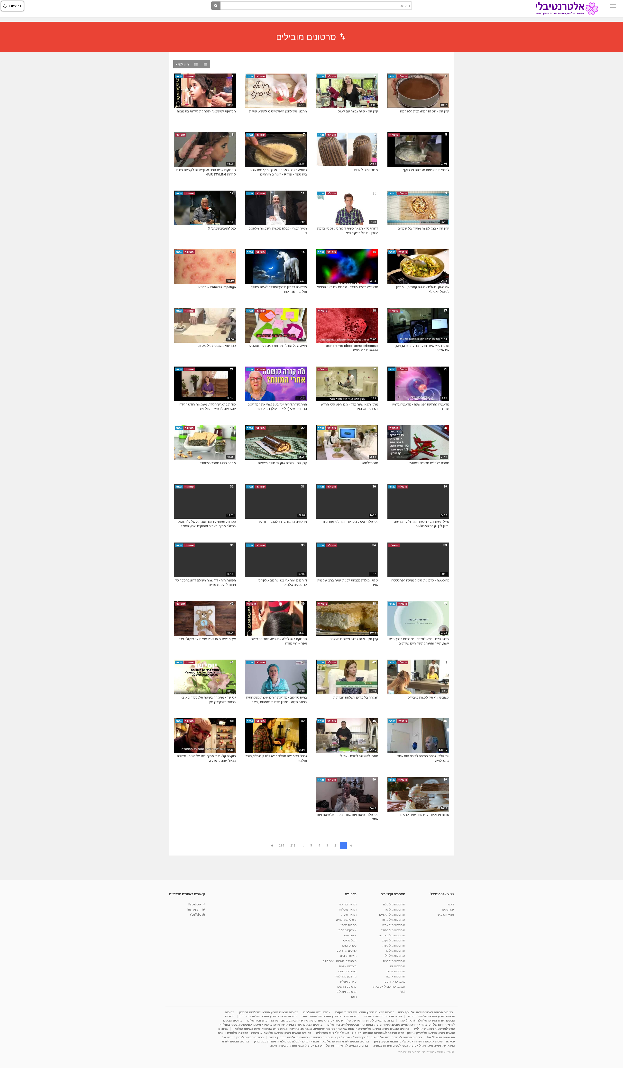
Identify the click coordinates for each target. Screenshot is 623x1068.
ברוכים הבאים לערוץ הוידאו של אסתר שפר (330, 1016)
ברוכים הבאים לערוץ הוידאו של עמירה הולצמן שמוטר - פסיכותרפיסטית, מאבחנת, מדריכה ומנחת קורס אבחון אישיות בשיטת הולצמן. (321, 1029)
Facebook (194, 904)
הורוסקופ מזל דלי (395, 956)
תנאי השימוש (446, 914)
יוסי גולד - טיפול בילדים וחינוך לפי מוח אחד (350, 522)
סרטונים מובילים (347, 992)
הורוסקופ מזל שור (394, 909)
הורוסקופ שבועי (395, 971)
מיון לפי (183, 64)
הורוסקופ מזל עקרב (393, 940)
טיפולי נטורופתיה (346, 919)
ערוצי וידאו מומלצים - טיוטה (383, 1016)
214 (281, 845)
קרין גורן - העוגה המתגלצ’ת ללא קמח (424, 111)
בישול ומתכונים (347, 971)
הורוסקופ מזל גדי (395, 950)
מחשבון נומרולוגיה (345, 976)
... (303, 845)
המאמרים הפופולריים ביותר (388, 986)
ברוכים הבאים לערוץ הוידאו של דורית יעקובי (364, 1012)
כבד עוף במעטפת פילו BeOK (217, 346)
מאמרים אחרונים (395, 981)
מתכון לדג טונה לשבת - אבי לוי (358, 756)
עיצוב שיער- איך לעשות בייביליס (428, 697)
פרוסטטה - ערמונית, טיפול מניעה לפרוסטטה (420, 580)
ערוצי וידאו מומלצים (316, 1012)
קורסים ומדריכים (347, 950)
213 (292, 845)
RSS (402, 992)
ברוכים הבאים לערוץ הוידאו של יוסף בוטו (425, 1012)
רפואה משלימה (347, 909)
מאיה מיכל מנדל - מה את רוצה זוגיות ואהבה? (278, 346)
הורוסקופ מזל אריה (393, 925)
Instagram (194, 909)
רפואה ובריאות (348, 904)
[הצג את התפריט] (613, 6)
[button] (12, 6)
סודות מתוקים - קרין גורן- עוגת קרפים (424, 815)
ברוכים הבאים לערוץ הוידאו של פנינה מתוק (268, 1016)
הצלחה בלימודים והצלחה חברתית (355, 697)
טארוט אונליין (348, 981)
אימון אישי (350, 935)
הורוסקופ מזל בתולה (393, 930)
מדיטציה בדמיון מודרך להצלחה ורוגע (283, 522)
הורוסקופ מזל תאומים (392, 914)
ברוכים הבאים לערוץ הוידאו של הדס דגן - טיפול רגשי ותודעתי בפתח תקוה (319, 1045)
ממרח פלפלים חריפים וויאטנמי (429, 463)
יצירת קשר (447, 909)
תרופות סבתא (348, 925)
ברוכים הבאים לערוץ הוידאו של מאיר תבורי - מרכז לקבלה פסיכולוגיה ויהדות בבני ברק (311, 1041)
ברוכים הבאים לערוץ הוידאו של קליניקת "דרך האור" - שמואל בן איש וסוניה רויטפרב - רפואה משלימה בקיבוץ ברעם (345, 1037)
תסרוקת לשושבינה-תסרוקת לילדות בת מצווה (206, 111)
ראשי (451, 904)
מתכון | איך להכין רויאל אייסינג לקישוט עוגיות (278, 111)
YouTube (195, 914)
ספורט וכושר (349, 945)
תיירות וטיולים (348, 956)
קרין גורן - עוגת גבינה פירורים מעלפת (354, 639)
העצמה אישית (348, 966)
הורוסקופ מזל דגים (394, 961)
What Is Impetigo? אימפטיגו (217, 287)
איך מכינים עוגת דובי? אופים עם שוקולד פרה (207, 639)
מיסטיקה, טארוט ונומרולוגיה (339, 961)
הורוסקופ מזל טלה (394, 904)
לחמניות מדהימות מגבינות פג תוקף (426, 170)
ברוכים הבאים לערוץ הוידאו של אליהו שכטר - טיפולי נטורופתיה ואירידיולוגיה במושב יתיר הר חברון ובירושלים (320, 1020)
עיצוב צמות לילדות (366, 170)
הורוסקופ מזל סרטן (393, 919)
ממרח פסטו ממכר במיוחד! (218, 463)
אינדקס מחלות (348, 930)
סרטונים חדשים (347, 986)
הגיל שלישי (350, 940)
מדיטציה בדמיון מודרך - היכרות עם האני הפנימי (347, 287)
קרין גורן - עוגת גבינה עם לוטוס (358, 111)
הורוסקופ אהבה (395, 976)
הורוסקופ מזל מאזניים (392, 935)
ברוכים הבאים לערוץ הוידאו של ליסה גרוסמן (268, 1012)
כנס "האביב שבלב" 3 (222, 228)
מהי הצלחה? (370, 463)
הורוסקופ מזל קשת (394, 945)
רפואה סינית (349, 914)
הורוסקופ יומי (397, 966)
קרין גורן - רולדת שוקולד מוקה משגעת (282, 463)
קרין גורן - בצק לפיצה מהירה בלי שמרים (423, 228)
